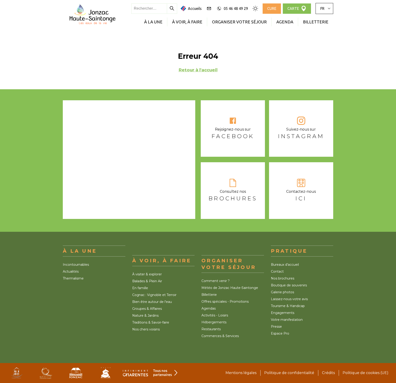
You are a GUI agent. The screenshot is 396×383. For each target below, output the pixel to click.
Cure (271, 8)
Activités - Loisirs (214, 315)
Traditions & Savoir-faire (150, 322)
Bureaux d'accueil (285, 265)
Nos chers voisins (146, 329)
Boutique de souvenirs (289, 285)
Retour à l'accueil (198, 70)
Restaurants (211, 329)
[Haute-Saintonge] (106, 373)
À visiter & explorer (147, 274)
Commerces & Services (220, 336)
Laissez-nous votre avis (289, 299)
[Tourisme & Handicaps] (16, 373)
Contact (277, 271)
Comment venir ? (215, 281)
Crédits (328, 373)
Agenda (284, 22)
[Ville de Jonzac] (76, 373)
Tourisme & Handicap (288, 306)
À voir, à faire (187, 22)
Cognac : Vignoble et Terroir (154, 295)
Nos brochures (282, 278)
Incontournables (76, 265)
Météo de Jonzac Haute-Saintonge (229, 288)
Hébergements (213, 322)
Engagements (282, 313)
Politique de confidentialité (289, 373)
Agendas (208, 308)
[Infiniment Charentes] (135, 373)
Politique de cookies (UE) (365, 373)
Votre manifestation (287, 320)
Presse (276, 326)
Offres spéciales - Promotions (225, 301)
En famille (140, 288)
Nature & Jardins (145, 315)
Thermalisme (73, 278)
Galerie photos (282, 292)
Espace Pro (280, 333)
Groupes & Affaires (147, 309)
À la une (153, 22)
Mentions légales (241, 373)
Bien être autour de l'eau (152, 302)
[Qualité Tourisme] (46, 373)
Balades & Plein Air (147, 281)
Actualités (71, 271)
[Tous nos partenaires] (165, 373)
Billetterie (315, 22)
